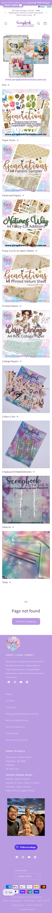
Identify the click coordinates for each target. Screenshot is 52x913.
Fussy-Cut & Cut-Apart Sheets (18, 250)
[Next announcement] (46, 13)
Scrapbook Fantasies (24, 897)
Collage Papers (10, 361)
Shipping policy (18, 905)
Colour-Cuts (8, 416)
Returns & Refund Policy (17, 720)
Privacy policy (29, 901)
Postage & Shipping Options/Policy (22, 713)
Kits (4, 85)
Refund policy (16, 901)
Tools (5, 582)
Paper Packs (8, 140)
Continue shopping (26, 621)
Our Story (10, 700)
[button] (6, 23)
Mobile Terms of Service (17, 740)
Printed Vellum (10, 306)
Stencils (6, 527)
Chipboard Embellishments (16, 471)
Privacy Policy (12, 733)
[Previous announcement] (5, 13)
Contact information (34, 905)
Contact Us (11, 707)
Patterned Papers (11, 195)
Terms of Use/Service (15, 727)
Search (9, 694)
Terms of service (43, 901)
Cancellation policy (27, 909)
